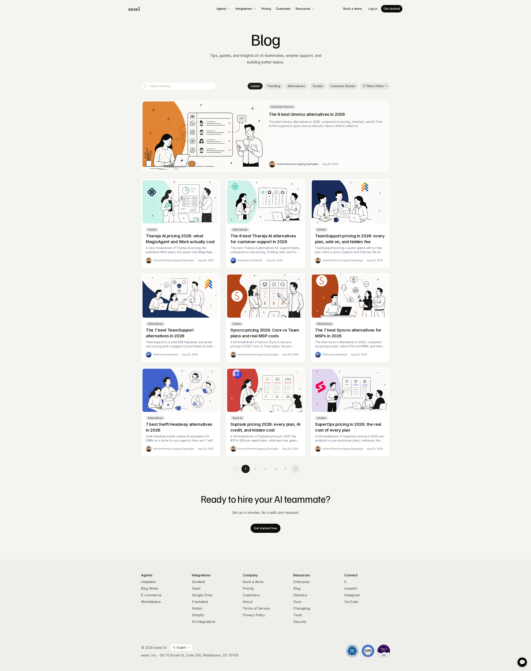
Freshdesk (200, 602)
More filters (375, 86)
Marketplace (151, 602)
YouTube (351, 602)
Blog (296, 588)
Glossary (300, 595)
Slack (196, 588)
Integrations (243, 8)
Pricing (266, 8)
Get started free (265, 528)
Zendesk (198, 582)
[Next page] (295, 469)
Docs (297, 602)
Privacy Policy (254, 615)
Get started (392, 8)
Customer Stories (342, 86)
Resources (303, 8)
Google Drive (202, 595)
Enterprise (301, 582)
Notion (197, 608)
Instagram (352, 595)
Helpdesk (148, 582)
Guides (318, 86)
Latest (255, 86)
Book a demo (352, 8)
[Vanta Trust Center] (384, 651)
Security (299, 622)
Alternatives (296, 86)
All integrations (203, 622)
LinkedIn (350, 588)
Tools (297, 615)
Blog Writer (150, 588)
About (247, 602)
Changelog (301, 608)
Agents (221, 8)
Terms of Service (256, 608)
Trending (273, 86)
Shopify (198, 615)
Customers (283, 8)
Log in (372, 8)
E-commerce (151, 595)
